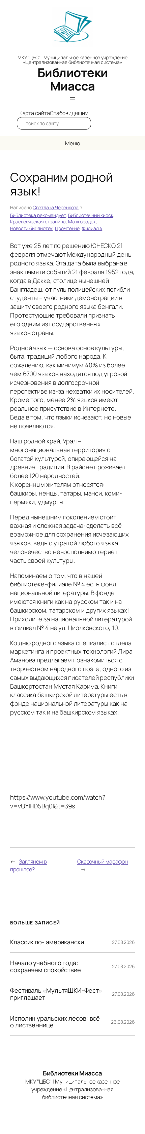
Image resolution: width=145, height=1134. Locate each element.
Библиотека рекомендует (38, 215)
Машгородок (82, 221)
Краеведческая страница (38, 221)
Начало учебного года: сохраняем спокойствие (45, 966)
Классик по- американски (47, 942)
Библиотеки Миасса (72, 79)
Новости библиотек (31, 228)
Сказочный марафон (102, 861)
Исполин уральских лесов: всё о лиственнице (55, 1022)
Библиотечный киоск (90, 215)
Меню (72, 143)
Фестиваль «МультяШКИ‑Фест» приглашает (56, 994)
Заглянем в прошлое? (28, 865)
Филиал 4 (92, 228)
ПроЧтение (67, 228)
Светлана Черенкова (56, 207)
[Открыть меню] (72, 99)
